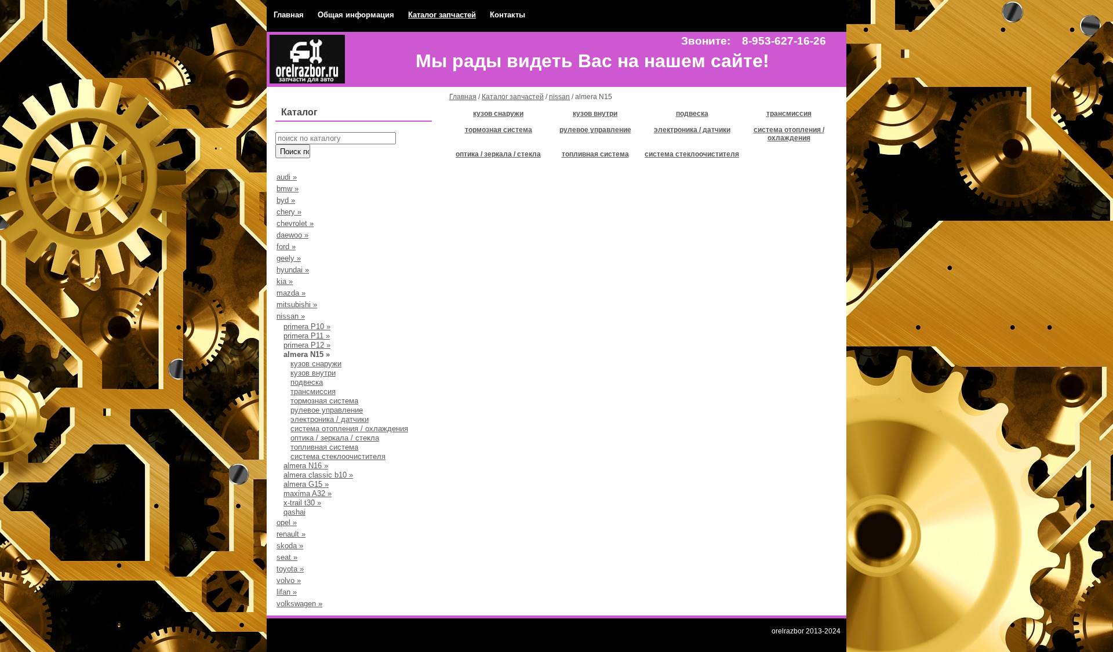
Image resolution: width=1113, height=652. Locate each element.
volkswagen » (299, 603)
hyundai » (293, 269)
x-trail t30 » (302, 502)
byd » (286, 200)
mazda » (291, 293)
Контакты (507, 14)
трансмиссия (313, 391)
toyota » (290, 568)
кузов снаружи (315, 363)
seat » (287, 557)
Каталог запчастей (442, 14)
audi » (287, 177)
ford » (286, 246)
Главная (289, 14)
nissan (559, 97)
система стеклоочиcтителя (337, 456)
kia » (285, 281)
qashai (294, 512)
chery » (289, 211)
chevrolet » (295, 223)
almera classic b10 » (318, 475)
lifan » (287, 592)
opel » (287, 522)
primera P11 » (306, 336)
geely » (289, 258)
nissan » (291, 316)
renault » (291, 534)
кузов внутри (313, 373)
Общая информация (356, 14)
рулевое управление (326, 410)
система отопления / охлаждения (349, 428)
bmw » (288, 188)
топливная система (324, 447)
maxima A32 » (307, 493)
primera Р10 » (306, 326)
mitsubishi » (297, 304)
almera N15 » (306, 354)
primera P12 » (306, 345)
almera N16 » (305, 465)
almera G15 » (306, 484)
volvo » (289, 580)
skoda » (290, 545)
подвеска (306, 382)
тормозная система (324, 400)
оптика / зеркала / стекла (334, 438)
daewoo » (292, 235)
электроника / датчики (329, 419)
